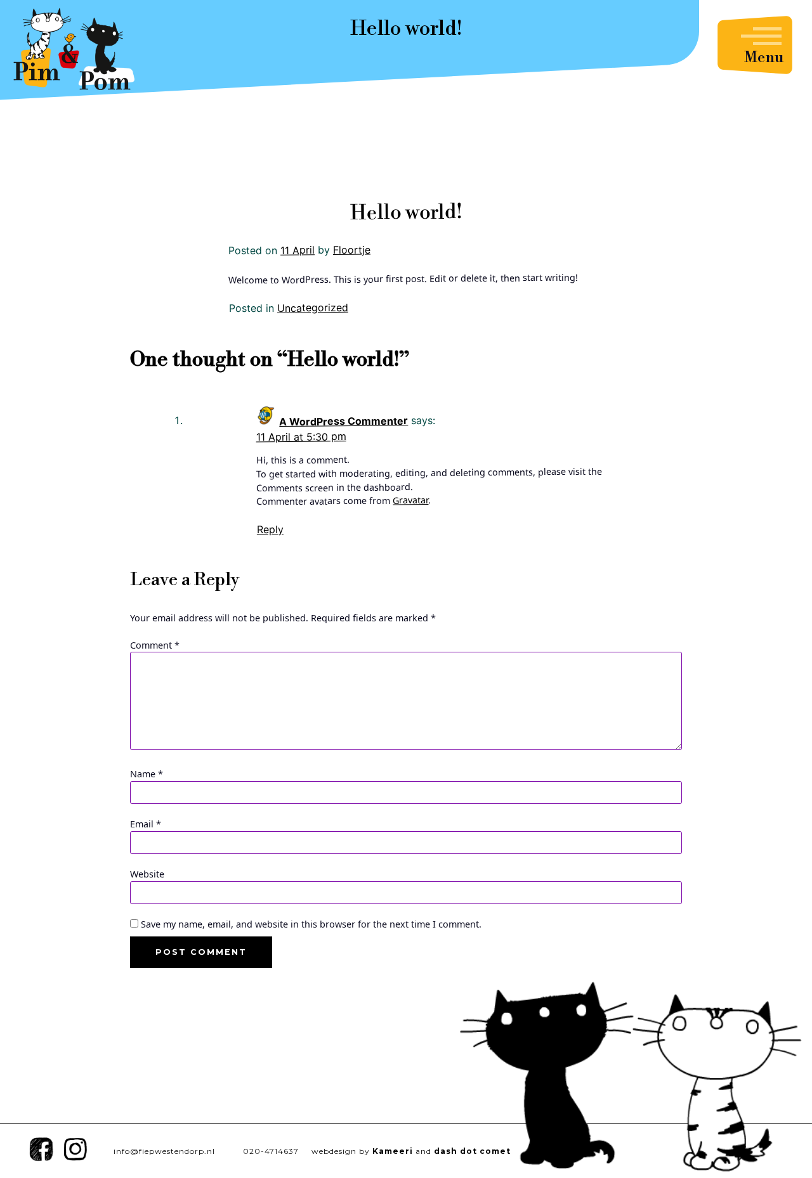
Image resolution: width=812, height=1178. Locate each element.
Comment (155, 645)
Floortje (351, 249)
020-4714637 (271, 1151)
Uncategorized (312, 307)
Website (147, 874)
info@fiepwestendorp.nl (164, 1151)
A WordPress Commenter (343, 422)
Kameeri (392, 1151)
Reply (270, 530)
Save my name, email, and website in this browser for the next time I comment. (311, 924)
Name (146, 774)
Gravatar (410, 500)
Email (145, 824)
